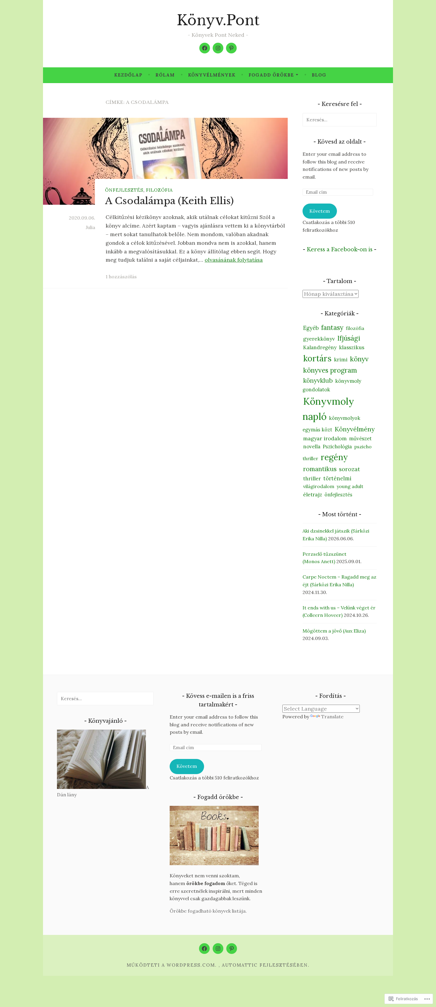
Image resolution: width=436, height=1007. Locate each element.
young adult (350, 486)
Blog (319, 75)
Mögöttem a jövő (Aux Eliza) (334, 631)
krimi (341, 359)
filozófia (159, 190)
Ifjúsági (348, 338)
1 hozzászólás (121, 276)
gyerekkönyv (319, 339)
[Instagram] (218, 48)
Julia (90, 227)
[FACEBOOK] (204, 949)
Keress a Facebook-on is (340, 249)
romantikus (320, 469)
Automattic (240, 965)
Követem (319, 211)
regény (334, 457)
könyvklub (318, 381)
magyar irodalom (325, 438)
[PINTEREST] (232, 949)
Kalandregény (320, 347)
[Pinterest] (231, 48)
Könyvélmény (355, 429)
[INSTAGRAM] (218, 949)
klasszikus (351, 347)
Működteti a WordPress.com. (172, 965)
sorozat (349, 469)
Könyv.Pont (218, 20)
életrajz (312, 494)
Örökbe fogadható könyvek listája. (208, 911)
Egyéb (311, 328)
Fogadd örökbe (271, 75)
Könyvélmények (211, 75)
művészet (360, 438)
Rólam (165, 75)
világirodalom (318, 486)
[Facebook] (205, 48)
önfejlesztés (124, 190)
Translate (332, 716)
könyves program (330, 370)
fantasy (332, 327)
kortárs (317, 358)
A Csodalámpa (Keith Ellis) (169, 201)
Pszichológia (337, 446)
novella (311, 446)
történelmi (337, 478)
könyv (359, 359)
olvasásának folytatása (234, 259)
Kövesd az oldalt (339, 142)
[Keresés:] (340, 120)
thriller (312, 478)
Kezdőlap (128, 75)
